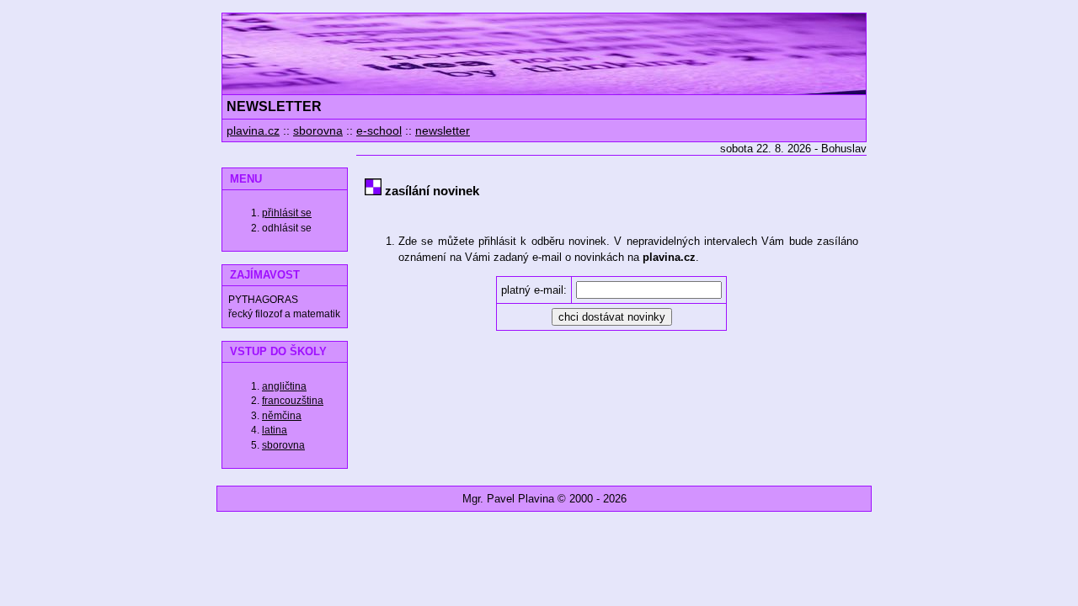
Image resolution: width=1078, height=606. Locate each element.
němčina (282, 415)
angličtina (284, 385)
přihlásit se (287, 212)
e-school (379, 130)
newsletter (442, 130)
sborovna (318, 130)
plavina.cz (253, 130)
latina (274, 429)
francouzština (292, 400)
